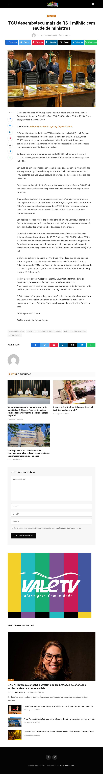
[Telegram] (10, 151)
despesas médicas (16, 331)
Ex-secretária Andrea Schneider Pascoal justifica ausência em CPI (73, 408)
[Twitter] (10, 125)
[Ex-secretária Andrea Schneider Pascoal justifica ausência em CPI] (74, 392)
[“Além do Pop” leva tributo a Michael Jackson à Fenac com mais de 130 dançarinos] (14, 735)
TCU (65, 331)
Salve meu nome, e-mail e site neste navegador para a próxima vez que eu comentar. (47, 528)
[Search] (93, 4)
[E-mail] (10, 144)
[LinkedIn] (10, 131)
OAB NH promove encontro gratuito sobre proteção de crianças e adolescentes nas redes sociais (47, 686)
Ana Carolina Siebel (18, 692)
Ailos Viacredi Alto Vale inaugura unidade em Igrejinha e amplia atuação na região (59, 719)
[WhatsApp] (10, 157)
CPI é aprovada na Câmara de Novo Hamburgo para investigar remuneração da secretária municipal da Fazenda (28, 453)
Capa (11, 680)
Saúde (58, 331)
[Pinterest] (10, 138)
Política (51, 16)
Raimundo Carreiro (45, 331)
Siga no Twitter (65, 126)
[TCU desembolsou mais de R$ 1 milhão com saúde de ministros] (51, 78)
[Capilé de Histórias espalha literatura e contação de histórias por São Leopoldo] (14, 709)
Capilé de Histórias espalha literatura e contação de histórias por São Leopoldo (58, 706)
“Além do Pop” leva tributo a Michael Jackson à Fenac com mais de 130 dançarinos (59, 732)
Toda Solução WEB (67, 765)
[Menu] (10, 4)
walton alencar (15, 335)
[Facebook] (10, 119)
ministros (31, 331)
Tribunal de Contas (78, 331)
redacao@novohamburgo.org (43, 126)
